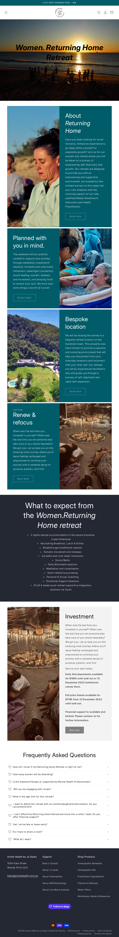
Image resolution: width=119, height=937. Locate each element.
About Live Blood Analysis (56, 889)
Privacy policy (89, 931)
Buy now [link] (75, 730)
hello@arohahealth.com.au (22, 875)
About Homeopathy (53, 876)
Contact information (103, 934)
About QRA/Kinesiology (55, 883)
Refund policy (74, 931)
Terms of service (105, 931)
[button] (6, 12)
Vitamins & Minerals (88, 883)
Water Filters (84, 889)
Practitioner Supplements (91, 876)
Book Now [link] (59, 74)
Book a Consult (50, 863)
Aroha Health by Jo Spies (36, 931)
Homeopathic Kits (87, 870)
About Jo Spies (50, 870)
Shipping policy (84, 934)
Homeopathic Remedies (90, 863)
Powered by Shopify (56, 931)
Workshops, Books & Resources (94, 896)
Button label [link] (24, 297)
